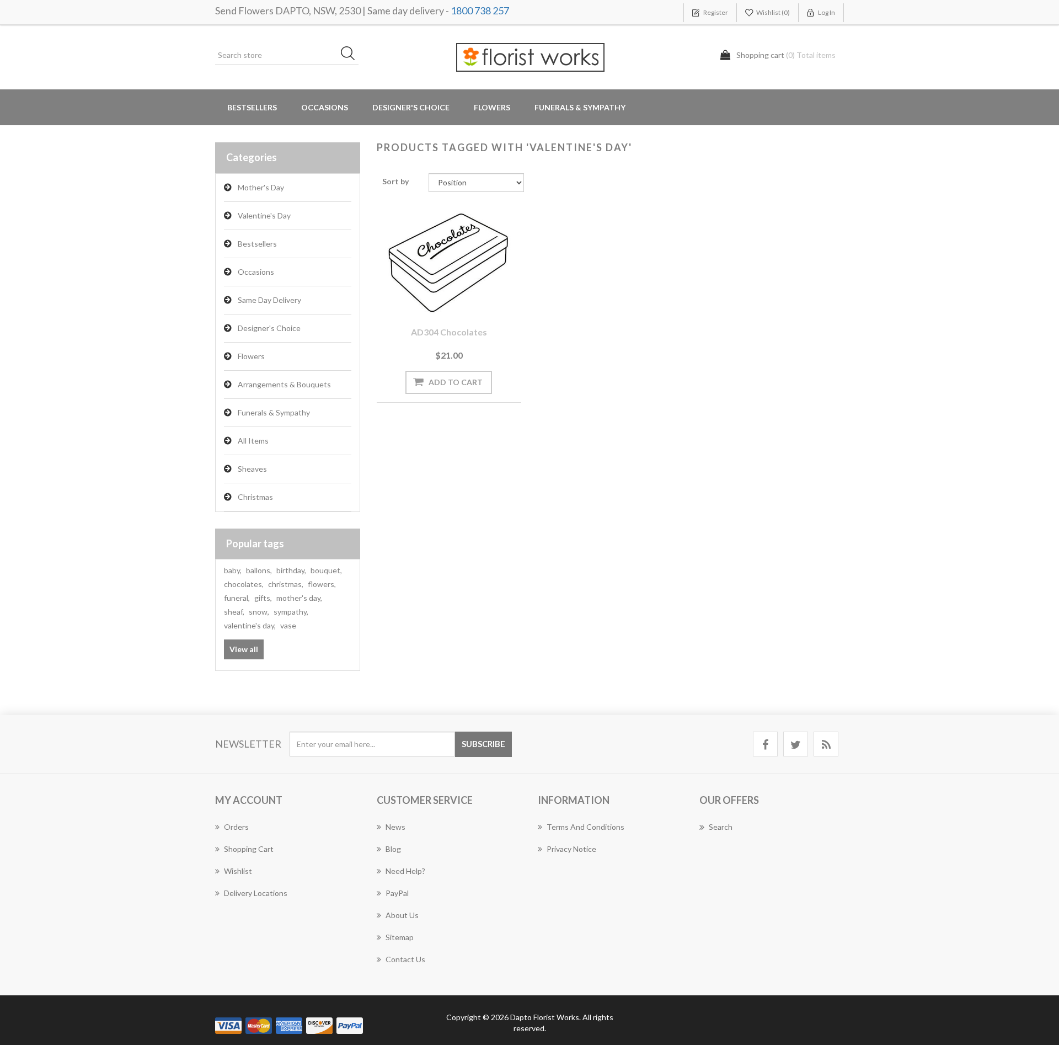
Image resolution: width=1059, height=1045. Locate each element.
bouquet (326, 570)
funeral (237, 598)
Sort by (395, 181)
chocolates (244, 584)
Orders (236, 826)
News (395, 826)
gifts (263, 598)
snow (259, 611)
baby (233, 570)
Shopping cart (249, 849)
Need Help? (405, 871)
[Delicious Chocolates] (449, 261)
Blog (393, 849)
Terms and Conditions (585, 826)
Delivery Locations (255, 893)
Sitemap (400, 937)
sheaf (234, 611)
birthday (291, 570)
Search (720, 826)
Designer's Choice (411, 107)
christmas (285, 584)
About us (402, 915)
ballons (259, 570)
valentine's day (250, 625)
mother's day (299, 598)
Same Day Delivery (269, 300)
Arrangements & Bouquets (284, 384)
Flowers (251, 356)
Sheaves (252, 468)
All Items (253, 440)
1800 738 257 (480, 10)
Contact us (405, 959)
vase (288, 625)
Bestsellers (252, 107)
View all (243, 649)
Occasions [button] (324, 107)
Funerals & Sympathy (579, 107)
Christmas (255, 497)
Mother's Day (261, 187)
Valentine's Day (264, 215)
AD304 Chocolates (449, 332)
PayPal (397, 893)
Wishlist (238, 871)
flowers (322, 584)
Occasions (256, 271)
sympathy (291, 611)
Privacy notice (571, 849)
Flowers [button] (492, 107)
